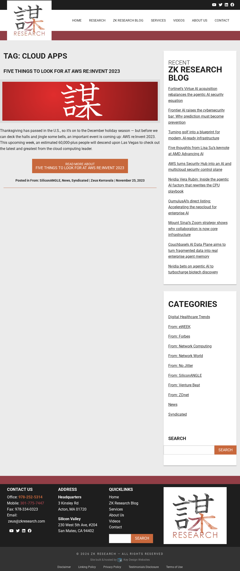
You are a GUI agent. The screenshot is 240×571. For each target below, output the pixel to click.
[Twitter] (220, 5)
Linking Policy (87, 567)
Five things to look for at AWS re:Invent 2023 (62, 71)
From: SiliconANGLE (45, 180)
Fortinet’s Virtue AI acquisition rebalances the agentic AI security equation (196, 94)
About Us (116, 515)
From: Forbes (179, 336)
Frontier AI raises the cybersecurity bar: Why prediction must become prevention (196, 116)
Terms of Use (174, 567)
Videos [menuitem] (178, 20)
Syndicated (79, 180)
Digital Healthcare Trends (189, 317)
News (66, 180)
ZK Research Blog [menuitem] (128, 20)
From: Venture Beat (184, 385)
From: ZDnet (178, 395)
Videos (114, 521)
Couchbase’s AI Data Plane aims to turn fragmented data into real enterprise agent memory (197, 250)
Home (114, 497)
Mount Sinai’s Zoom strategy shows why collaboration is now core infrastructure (198, 228)
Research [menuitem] (97, 20)
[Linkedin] (226, 5)
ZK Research (103, 554)
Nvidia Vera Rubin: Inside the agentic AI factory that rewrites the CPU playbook (198, 185)
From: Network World (185, 356)
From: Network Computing (190, 346)
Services (116, 509)
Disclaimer (64, 567)
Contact (115, 527)
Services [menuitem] (158, 20)
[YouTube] (214, 5)
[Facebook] (232, 5)
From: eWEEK (179, 327)
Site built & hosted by (120, 559)
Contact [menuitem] (222, 20)
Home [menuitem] (77, 20)
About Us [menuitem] (199, 20)
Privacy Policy (112, 567)
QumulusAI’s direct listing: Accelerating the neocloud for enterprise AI (192, 207)
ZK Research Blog (123, 503)
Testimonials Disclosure (144, 567)
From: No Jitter (180, 365)
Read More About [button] (80, 166)
